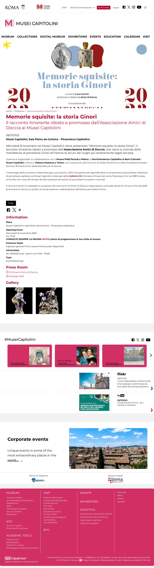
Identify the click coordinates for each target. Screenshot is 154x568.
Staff (8, 506)
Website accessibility (132, 560)
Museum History (14, 497)
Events (95, 36)
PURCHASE (103, 7)
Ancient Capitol (14, 525)
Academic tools (19, 535)
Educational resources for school (96, 514)
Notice (120, 498)
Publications (12, 539)
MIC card (47, 506)
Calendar (132, 36)
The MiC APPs (18, 363)
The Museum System (16, 508)
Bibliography (12, 542)
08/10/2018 (133, 382)
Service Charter (13, 511)
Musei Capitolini (37, 23)
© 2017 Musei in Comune (67, 560)
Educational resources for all (94, 517)
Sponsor (121, 501)
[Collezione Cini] (19, 304)
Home (9, 111)
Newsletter (11, 514)
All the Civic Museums (81, 7)
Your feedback (50, 522)
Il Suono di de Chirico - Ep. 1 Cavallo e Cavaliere (130, 403)
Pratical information (53, 497)
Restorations (12, 503)
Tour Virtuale (111, 363)
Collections (27, 36)
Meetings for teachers (90, 520)
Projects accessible (89, 523)
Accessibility (49, 520)
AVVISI (46, 239)
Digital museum (52, 36)
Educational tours (52, 511)
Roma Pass (48, 508)
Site (9, 521)
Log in (116, 7)
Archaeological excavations (19, 500)
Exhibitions (77, 36)
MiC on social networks (64, 361)
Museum (7, 36)
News (120, 495)
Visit (146, 36)
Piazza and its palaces (17, 528)
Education (112, 36)
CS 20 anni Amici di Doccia (23, 272)
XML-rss (146, 560)
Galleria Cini (75, 176)
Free (11, 203)
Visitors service (50, 503)
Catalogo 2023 (16, 276)
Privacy (85, 560)
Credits (119, 560)
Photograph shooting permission (22, 548)
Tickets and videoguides (55, 500)
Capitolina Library (15, 545)
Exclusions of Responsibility (102, 560)
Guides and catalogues (54, 517)
